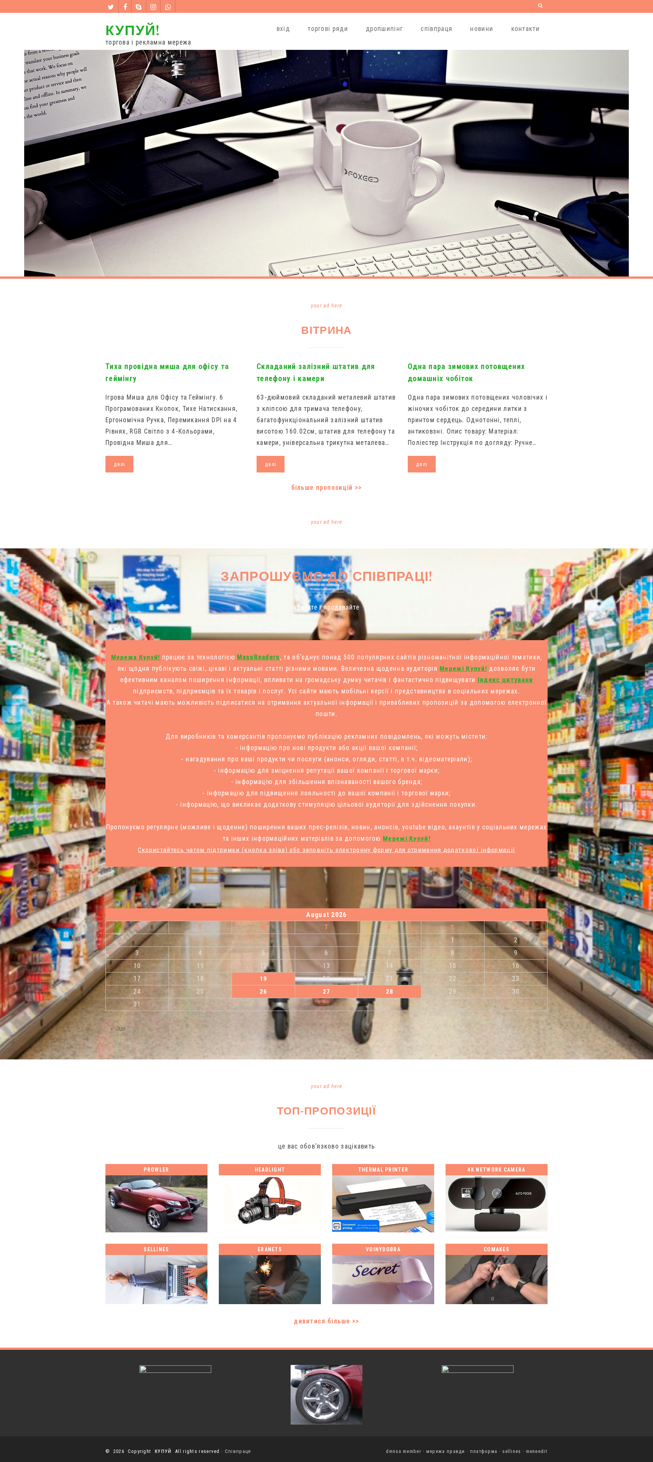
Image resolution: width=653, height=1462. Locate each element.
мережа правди (445, 1451)
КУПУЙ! (132, 30)
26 (264, 991)
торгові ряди (328, 28)
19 (264, 978)
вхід (283, 28)
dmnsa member (403, 1451)
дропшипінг (384, 28)
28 (390, 991)
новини (481, 28)
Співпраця (238, 1451)
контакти (525, 28)
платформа (484, 1451)
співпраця (436, 28)
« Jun (118, 1028)
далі (119, 464)
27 (327, 991)
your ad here (326, 306)
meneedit (537, 1451)
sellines (511, 1451)
